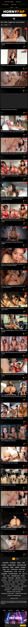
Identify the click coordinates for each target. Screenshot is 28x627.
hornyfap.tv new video (17, 589)
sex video (18, 578)
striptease (14, 569)
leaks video (24, 586)
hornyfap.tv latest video (7, 593)
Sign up (11, 7)
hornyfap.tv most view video (14, 591)
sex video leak (8, 587)
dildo (8, 576)
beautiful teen (5, 586)
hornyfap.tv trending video (14, 595)
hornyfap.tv (8, 589)
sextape (4, 578)
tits (19, 571)
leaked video (12, 565)
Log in (16, 7)
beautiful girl (7, 582)
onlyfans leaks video (9, 584)
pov (20, 573)
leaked (17, 567)
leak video (5, 567)
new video (10, 580)
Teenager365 (5, 4)
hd (23, 571)
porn (4, 569)
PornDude (19, 1)
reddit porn (15, 582)
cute (15, 571)
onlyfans (5, 562)
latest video (20, 584)
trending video (8, 571)
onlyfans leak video (18, 587)
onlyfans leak (21, 565)
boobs (23, 576)
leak (23, 562)
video (11, 567)
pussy (23, 578)
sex (4, 576)
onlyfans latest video (21, 580)
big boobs (22, 569)
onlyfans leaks (15, 576)
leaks (19, 562)
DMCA (23, 610)
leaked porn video (15, 586)
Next (17, 558)
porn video (11, 578)
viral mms (4, 580)
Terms (17, 610)
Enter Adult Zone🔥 (9, 1)
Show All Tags (14, 598)
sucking (23, 567)
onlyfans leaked (13, 573)
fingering (4, 574)
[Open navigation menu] (14, 18)
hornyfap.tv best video (21, 593)
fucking (4, 565)
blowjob (12, 562)
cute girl (22, 582)
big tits (24, 573)
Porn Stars (14, 4)
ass (8, 569)
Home (4, 610)
